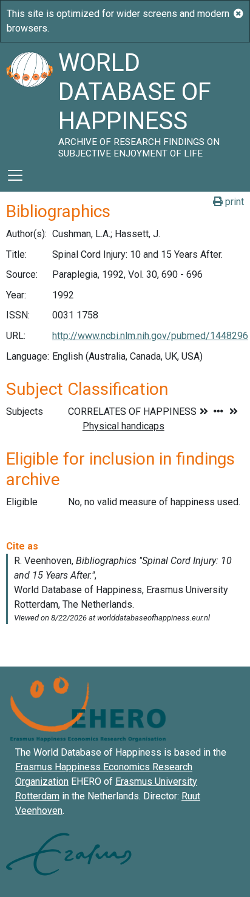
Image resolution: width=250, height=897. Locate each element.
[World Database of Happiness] (29, 100)
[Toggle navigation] (15, 175)
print (233, 201)
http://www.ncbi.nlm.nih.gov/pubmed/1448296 (150, 335)
